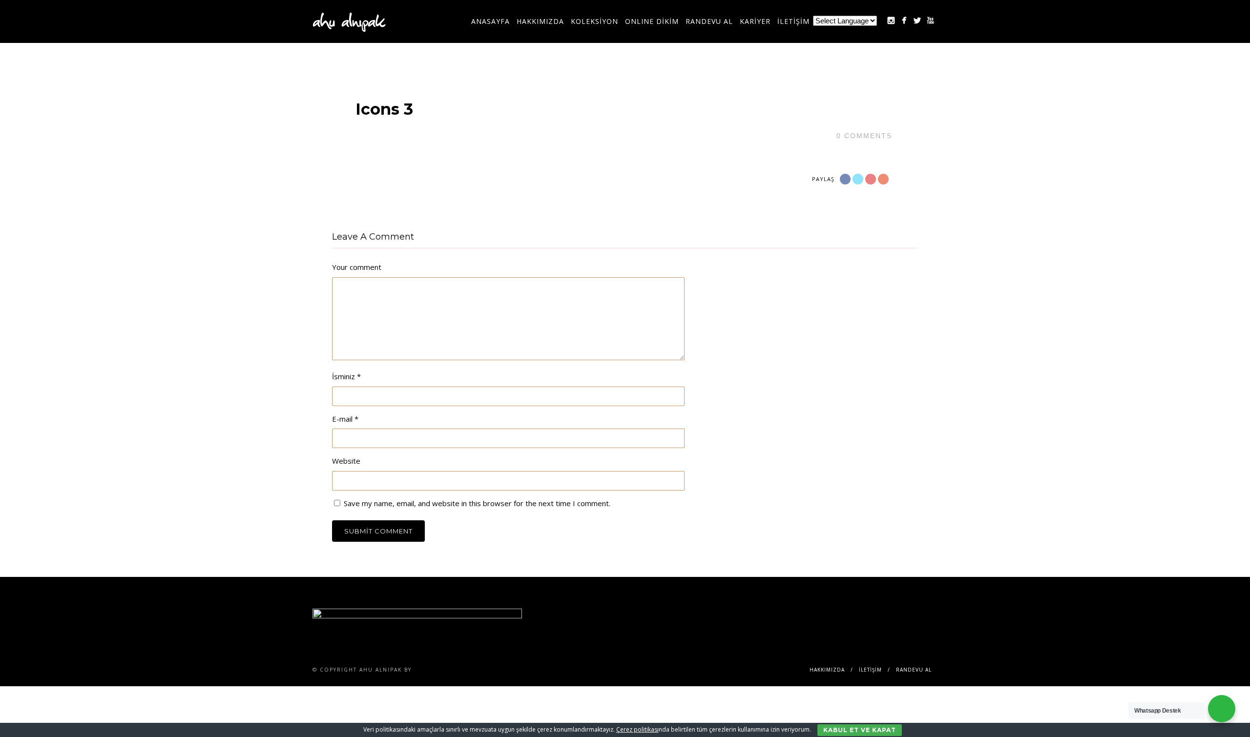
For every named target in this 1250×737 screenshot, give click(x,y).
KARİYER (755, 21)
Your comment (356, 267)
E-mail (345, 419)
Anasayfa (490, 21)
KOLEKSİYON (594, 21)
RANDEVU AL (709, 21)
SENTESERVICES (439, 669)
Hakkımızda (540, 21)
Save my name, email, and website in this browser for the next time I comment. (477, 503)
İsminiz (346, 376)
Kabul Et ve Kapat (859, 730)
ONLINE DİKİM (652, 21)
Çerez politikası (637, 729)
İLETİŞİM (793, 21)
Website (346, 461)
